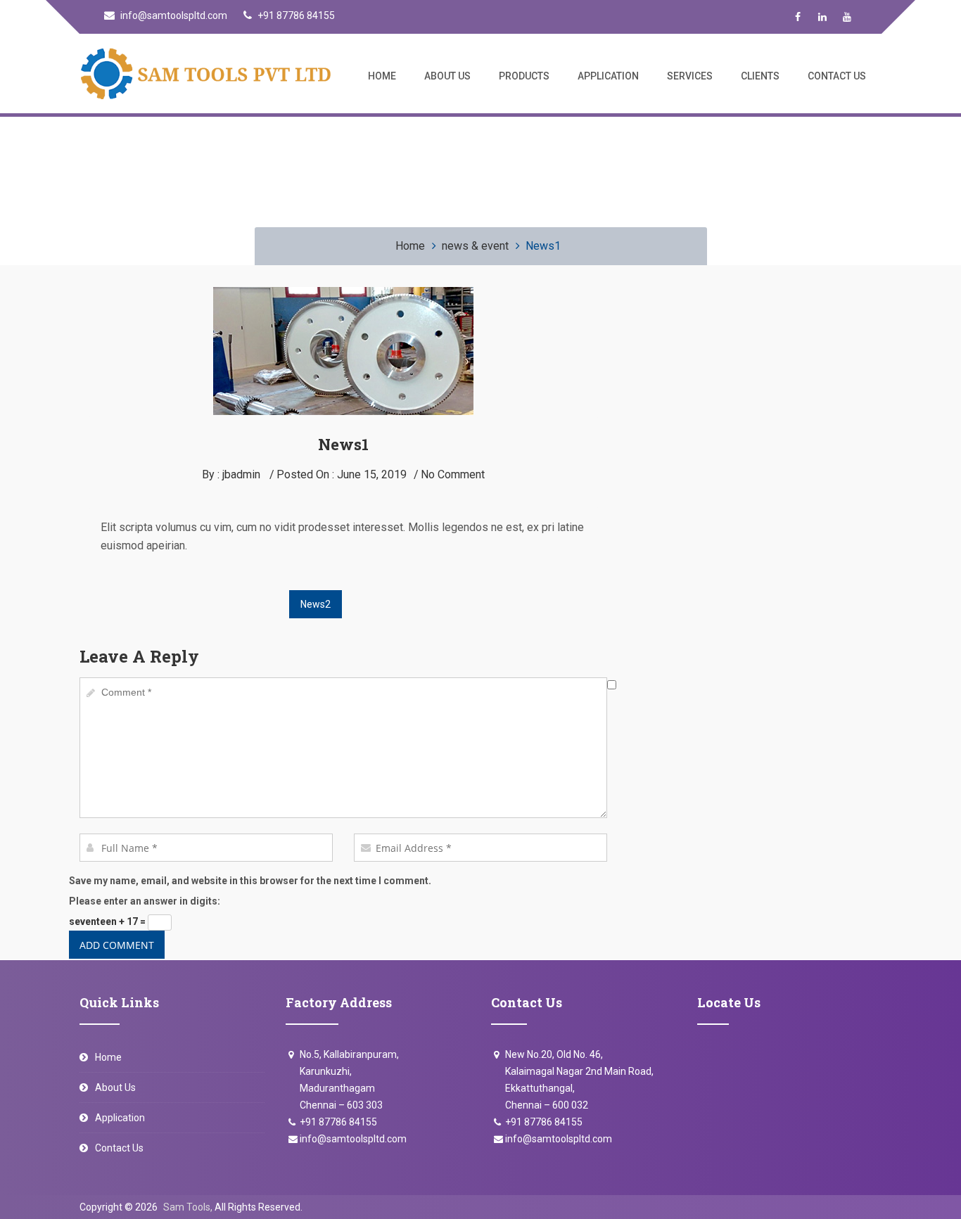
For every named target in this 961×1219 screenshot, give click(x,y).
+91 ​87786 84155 (544, 1122)
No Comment (453, 474)
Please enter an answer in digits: (144, 901)
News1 (343, 444)
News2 (315, 604)
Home (382, 76)
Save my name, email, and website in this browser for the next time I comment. (250, 880)
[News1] (343, 295)
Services (690, 76)
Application (608, 76)
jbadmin (241, 474)
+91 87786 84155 (295, 15)
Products (524, 76)
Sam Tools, (187, 1207)
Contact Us (837, 76)
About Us (447, 76)
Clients (760, 76)
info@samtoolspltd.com (172, 15)
